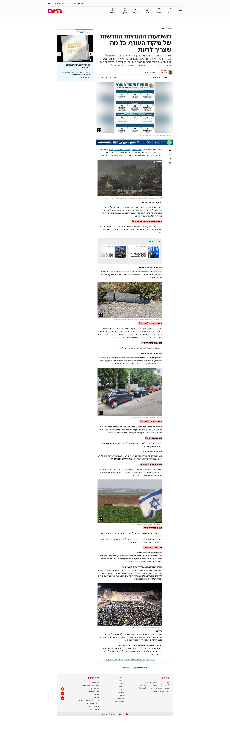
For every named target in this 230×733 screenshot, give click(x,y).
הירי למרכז (136, 150)
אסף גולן (164, 70)
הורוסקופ (153, 688)
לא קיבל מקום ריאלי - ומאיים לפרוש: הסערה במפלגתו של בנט (137, 256)
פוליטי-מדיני (119, 702)
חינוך (122, 690)
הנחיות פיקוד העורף (140, 668)
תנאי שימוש (94, 709)
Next (91, 54)
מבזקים (147, 13)
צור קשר (96, 697)
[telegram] (106, 77)
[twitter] (102, 77)
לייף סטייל (165, 685)
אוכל (155, 685)
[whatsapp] (98, 77)
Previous (59, 54)
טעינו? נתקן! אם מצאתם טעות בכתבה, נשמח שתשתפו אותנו (130, 660)
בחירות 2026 (94, 691)
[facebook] (111, 77)
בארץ (162, 28)
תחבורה (121, 699)
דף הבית (95, 682)
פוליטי (121, 684)
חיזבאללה (126, 668)
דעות (155, 691)
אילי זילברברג (142, 247)
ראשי (170, 13)
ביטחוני (121, 687)
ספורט (166, 682)
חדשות (159, 13)
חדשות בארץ (119, 678)
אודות (96, 694)
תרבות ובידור (152, 682)
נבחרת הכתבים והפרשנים (89, 700)
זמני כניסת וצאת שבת (90, 685)
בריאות (121, 693)
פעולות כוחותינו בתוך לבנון (119, 150)
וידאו (135, 13)
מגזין (125, 13)
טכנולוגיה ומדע (163, 688)
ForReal (113, 13)
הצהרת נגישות (93, 706)
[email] (115, 77)
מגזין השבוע (164, 691)
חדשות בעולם (119, 681)
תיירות (143, 685)
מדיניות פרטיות (93, 703)
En (49, 3)
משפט (122, 696)
